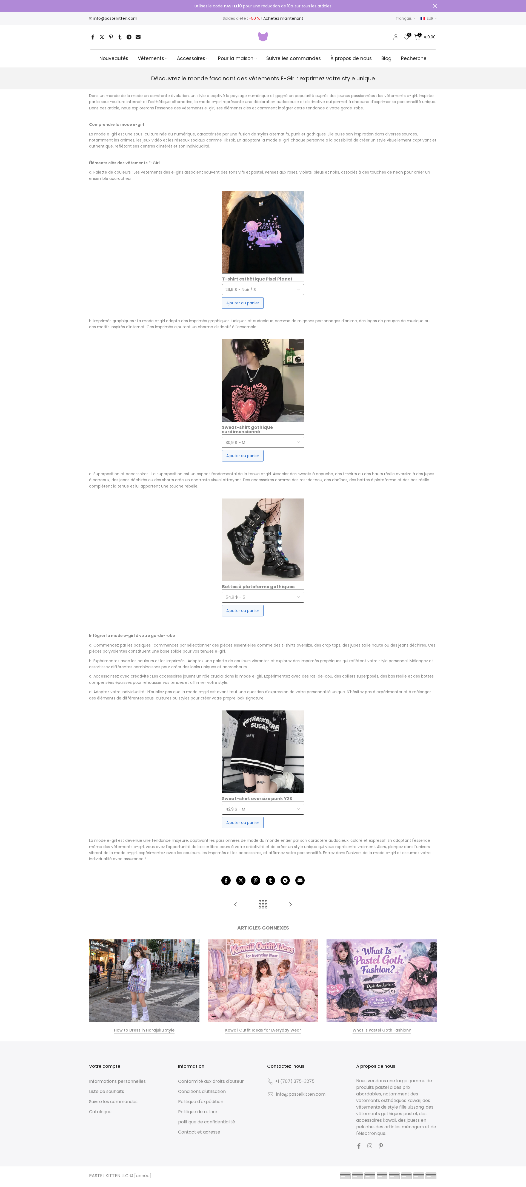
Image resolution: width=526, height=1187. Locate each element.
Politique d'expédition (200, 1101)
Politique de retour (198, 1112)
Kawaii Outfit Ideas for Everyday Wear (263, 1030)
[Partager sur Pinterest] (110, 37)
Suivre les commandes (293, 58)
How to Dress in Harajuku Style (144, 1030)
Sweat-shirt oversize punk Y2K (257, 799)
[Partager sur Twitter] (101, 37)
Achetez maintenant (283, 18)
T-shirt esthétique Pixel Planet (257, 279)
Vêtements (151, 58)
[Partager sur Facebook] (92, 37)
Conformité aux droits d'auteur (211, 1081)
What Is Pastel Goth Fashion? (382, 1030)
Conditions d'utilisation (202, 1091)
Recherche (414, 58)
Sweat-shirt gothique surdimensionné (247, 430)
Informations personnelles (117, 1081)
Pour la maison (235, 58)
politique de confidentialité (206, 1122)
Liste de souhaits (106, 1091)
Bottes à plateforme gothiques (258, 587)
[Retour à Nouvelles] (263, 905)
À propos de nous (351, 58)
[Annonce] (263, 6)
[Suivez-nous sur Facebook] (359, 1146)
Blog (386, 58)
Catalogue (100, 1112)
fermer (91, 6)
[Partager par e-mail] (138, 37)
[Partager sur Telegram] (129, 37)
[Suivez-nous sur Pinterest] (381, 1146)
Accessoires (191, 58)
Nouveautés (113, 58)
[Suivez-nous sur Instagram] (370, 1146)
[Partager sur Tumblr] (120, 37)
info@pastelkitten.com (115, 18)
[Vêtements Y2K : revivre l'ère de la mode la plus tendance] (235, 905)
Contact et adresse (199, 1132)
